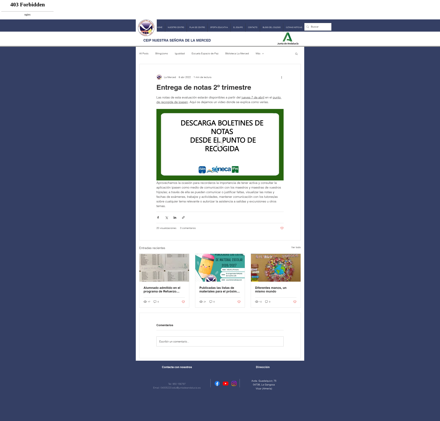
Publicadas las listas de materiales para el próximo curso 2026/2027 (219, 289)
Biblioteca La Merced (237, 53)
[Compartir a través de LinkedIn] (175, 217)
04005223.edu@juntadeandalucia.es (181, 387)
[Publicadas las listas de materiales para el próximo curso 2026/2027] (220, 268)
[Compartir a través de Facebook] (158, 217)
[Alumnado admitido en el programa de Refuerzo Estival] (164, 268)
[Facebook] (217, 383)
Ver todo (296, 247)
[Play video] (220, 144)
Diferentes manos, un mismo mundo (271, 289)
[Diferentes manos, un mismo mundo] (276, 268)
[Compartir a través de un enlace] (183, 217)
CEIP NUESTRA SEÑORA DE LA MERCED (177, 40)
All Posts (143, 53)
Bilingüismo (161, 53)
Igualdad (180, 53)
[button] (176, 27)
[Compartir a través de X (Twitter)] (166, 217)
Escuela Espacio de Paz (205, 53)
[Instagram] (234, 383)
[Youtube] (225, 383)
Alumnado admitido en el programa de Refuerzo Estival (162, 289)
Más (258, 53)
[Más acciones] (281, 77)
